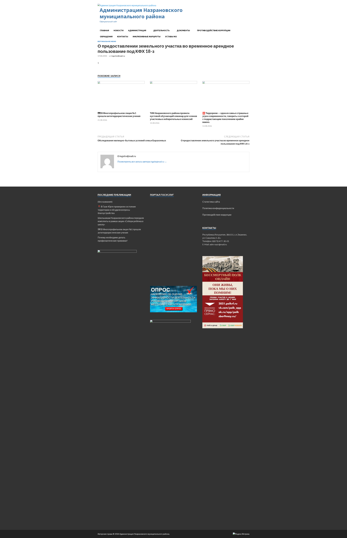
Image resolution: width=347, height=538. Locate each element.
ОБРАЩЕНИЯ (106, 36)
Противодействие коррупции (213, 30)
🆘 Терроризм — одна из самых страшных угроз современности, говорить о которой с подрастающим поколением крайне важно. (225, 117)
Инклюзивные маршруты (146, 36)
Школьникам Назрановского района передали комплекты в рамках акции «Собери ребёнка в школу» (121, 221)
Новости (118, 30)
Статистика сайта (211, 201)
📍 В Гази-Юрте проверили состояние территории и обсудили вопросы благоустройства (117, 209)
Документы (183, 30)
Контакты (122, 36)
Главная (104, 30)
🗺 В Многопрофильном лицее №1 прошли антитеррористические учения (119, 114)
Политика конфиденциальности (218, 208)
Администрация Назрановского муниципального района (141, 13)
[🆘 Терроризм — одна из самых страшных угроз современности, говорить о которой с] (225, 83)
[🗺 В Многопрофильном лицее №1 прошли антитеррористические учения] (121, 83)
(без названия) (105, 201)
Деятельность (161, 30)
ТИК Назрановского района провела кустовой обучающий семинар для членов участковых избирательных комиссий (173, 116)
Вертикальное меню (107, 41)
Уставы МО (171, 36)
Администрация (137, 30)
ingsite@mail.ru (118, 56)
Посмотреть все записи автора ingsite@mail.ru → (142, 161)
